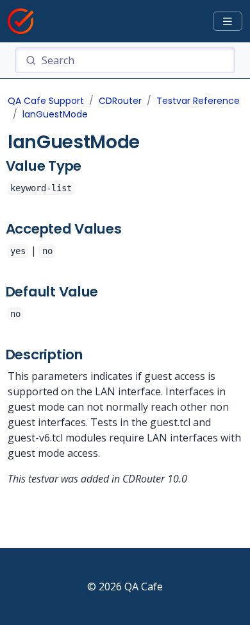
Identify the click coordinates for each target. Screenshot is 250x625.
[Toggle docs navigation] (227, 21)
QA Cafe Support (46, 100)
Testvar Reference (198, 100)
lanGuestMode (55, 114)
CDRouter (120, 100)
